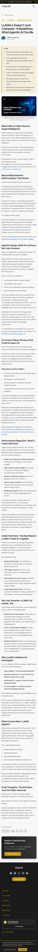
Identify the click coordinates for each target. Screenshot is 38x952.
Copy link (7, 831)
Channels (5, 900)
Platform (5, 915)
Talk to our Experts (13, 854)
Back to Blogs (9, 15)
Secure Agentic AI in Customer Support (20, 239)
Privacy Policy (13, 946)
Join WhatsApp (19, 926)
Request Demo (19, 879)
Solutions (6, 895)
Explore (5, 891)
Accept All (22, 949)
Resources (6, 910)
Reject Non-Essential (10, 949)
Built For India (7, 932)
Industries (6, 905)
